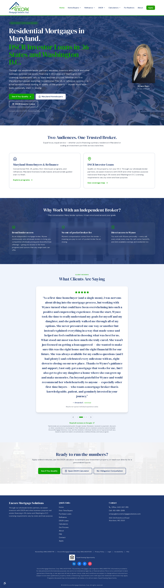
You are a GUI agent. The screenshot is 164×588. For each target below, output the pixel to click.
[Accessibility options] (5, 583)
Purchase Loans (65, 514)
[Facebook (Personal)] (85, 564)
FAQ (60, 534)
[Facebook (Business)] (79, 564)
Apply (150, 8)
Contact (62, 537)
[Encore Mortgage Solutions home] (19, 7)
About (140, 8)
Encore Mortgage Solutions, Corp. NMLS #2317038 (75, 552)
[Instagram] (90, 564)
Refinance (89, 8)
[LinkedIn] (74, 564)
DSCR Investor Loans (25, 104)
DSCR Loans (64, 521)
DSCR (100, 8)
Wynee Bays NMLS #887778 (44, 552)
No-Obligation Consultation (110, 471)
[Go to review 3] (84, 417)
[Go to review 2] (81, 417)
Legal (109, 552)
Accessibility (118, 552)
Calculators (113, 8)
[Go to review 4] (86, 417)
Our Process (64, 527)
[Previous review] (73, 417)
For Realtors (129, 8)
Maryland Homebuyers (52, 96)
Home (61, 8)
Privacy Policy (99, 552)
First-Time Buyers (66, 510)
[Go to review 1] (77, 417)
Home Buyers (73, 8)
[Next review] (91, 417)
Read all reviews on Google (81, 423)
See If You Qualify (20, 96)
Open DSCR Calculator (78, 471)
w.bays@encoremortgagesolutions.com (125, 514)
